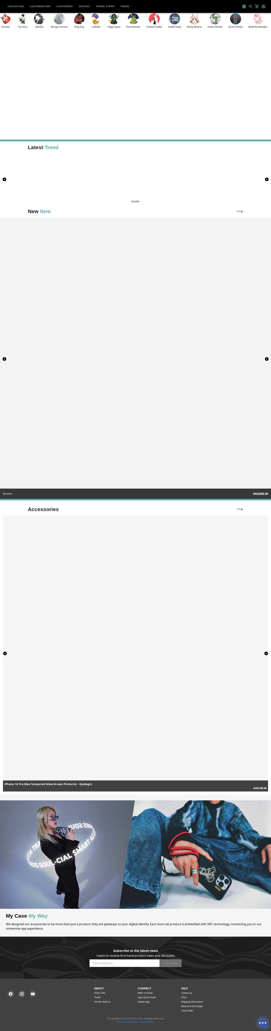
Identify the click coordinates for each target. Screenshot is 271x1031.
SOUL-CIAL (99, 992)
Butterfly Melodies (258, 26)
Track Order (187, 1010)
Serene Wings (235, 26)
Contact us (186, 992)
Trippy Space (113, 26)
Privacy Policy (147, 1021)
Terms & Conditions (127, 1021)
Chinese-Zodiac (154, 26)
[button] (267, 179)
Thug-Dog (79, 26)
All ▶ (240, 211)
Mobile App (143, 1001)
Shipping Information (192, 1001)
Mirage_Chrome (59, 26)
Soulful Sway (174, 26)
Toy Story (22, 26)
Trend (97, 997)
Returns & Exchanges (192, 1006)
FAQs (184, 997)
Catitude (96, 26)
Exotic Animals (215, 26)
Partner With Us (102, 1001)
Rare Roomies (133, 26)
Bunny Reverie (194, 26)
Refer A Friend (145, 992)
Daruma (5, 26)
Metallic (39, 26)
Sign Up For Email (147, 997)
